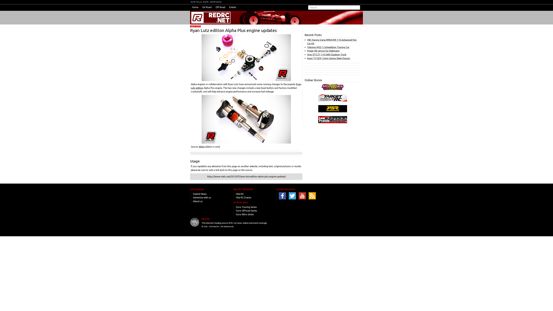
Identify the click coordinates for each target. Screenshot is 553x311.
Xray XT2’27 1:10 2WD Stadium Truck (326, 54)
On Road (207, 7)
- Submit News (199, 194)
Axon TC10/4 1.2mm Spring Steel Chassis (328, 58)
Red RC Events (215, 2)
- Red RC (239, 194)
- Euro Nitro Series (244, 214)
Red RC (206, 2)
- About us (197, 201)
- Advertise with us (201, 197)
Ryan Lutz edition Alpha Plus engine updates (233, 30)
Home (195, 7)
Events (232, 7)
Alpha (202, 146)
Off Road (220, 7)
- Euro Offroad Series (246, 210)
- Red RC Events (243, 197)
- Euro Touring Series (246, 207)
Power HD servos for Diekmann (323, 51)
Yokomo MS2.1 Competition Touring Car (328, 47)
